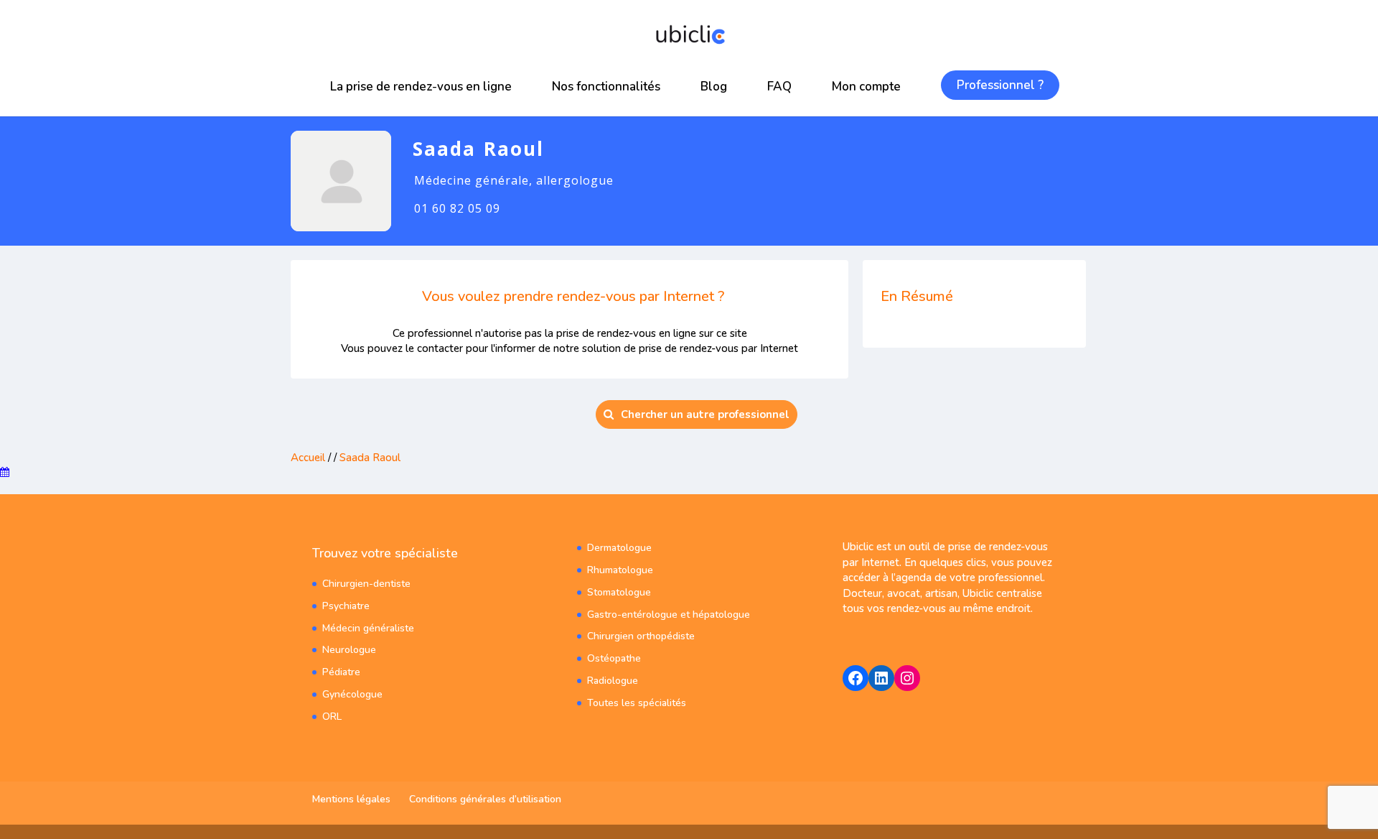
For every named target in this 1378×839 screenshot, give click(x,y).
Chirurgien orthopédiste (641, 636)
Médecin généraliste (368, 628)
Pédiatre (341, 672)
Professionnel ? (1000, 85)
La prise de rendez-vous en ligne (421, 86)
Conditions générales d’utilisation (485, 799)
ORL (332, 716)
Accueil (308, 457)
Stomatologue (619, 592)
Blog (713, 86)
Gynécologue (352, 694)
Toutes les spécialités (636, 703)
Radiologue (612, 680)
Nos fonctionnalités (606, 86)
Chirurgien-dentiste (366, 583)
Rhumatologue (620, 570)
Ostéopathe (614, 658)
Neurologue (349, 650)
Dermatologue (619, 548)
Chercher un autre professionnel (705, 414)
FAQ (779, 86)
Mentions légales (351, 799)
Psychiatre (346, 606)
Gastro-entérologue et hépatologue (668, 614)
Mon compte (866, 86)
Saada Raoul (369, 457)
